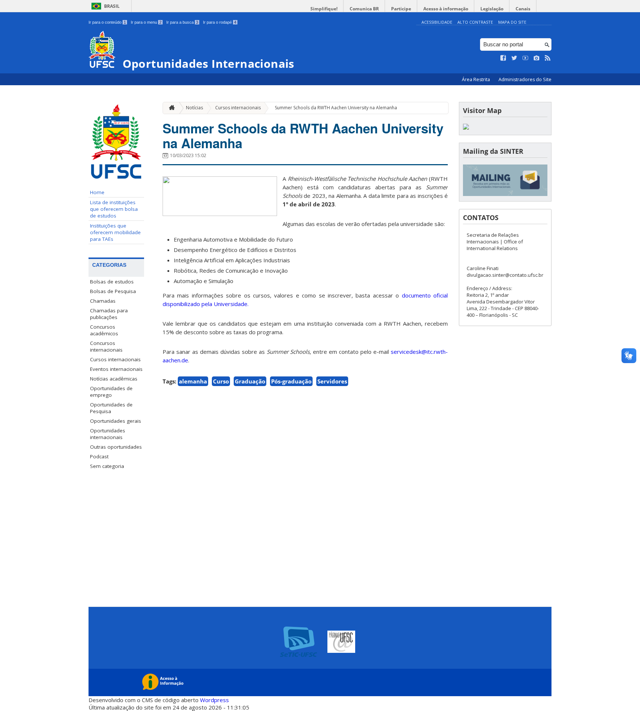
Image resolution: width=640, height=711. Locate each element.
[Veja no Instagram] (537, 58)
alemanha (193, 381)
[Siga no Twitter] (514, 58)
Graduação (250, 381)
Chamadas (103, 301)
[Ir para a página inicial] (170, 108)
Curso (221, 381)
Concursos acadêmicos (104, 330)
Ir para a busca (182, 22)
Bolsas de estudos (112, 281)
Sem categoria (107, 466)
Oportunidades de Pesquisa (111, 408)
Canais (523, 9)
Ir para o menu (146, 22)
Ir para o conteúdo (107, 22)
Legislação (491, 9)
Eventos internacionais (116, 369)
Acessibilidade (436, 22)
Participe (401, 9)
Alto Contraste (475, 22)
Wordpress (214, 700)
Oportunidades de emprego (111, 391)
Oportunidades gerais (115, 421)
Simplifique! (323, 9)
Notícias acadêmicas (113, 378)
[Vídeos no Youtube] (526, 58)
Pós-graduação (291, 381)
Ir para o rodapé (219, 22)
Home (97, 192)
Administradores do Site (525, 79)
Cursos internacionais (115, 359)
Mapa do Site (512, 22)
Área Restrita (476, 79)
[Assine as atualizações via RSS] (548, 58)
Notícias (194, 107)
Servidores (332, 381)
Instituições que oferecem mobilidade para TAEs (115, 232)
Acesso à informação (445, 9)
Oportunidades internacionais (107, 434)
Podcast (99, 456)
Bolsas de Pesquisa (113, 291)
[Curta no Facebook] (503, 58)
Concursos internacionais (106, 346)
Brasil (112, 6)
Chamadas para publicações (109, 313)
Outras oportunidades (116, 446)
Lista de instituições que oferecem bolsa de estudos (114, 209)
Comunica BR (364, 9)
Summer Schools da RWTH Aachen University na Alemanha (336, 107)
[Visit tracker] (466, 127)
